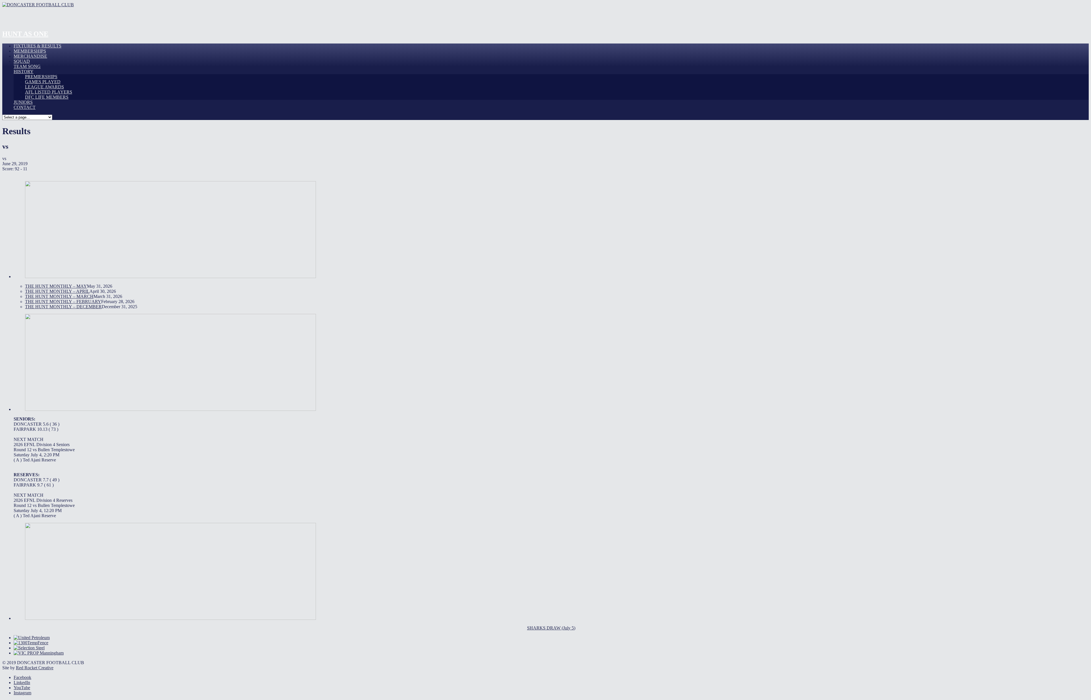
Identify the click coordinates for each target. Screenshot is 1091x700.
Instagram (22, 692)
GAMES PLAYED (43, 81)
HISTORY (24, 71)
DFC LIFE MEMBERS (46, 97)
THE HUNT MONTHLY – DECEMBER (63, 306)
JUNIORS (23, 102)
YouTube (22, 687)
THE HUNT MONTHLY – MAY (56, 286)
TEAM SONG (27, 66)
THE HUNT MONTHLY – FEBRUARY (63, 301)
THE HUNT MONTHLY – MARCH (59, 296)
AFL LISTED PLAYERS (48, 92)
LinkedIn (22, 682)
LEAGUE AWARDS (44, 86)
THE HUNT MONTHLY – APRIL (57, 291)
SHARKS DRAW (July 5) (551, 628)
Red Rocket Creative (34, 667)
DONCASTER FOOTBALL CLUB (70, 18)
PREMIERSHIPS (41, 76)
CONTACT (25, 107)
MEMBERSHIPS (30, 51)
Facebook (22, 677)
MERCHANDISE (30, 56)
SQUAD (22, 61)
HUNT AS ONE (25, 34)
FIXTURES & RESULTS (37, 46)
